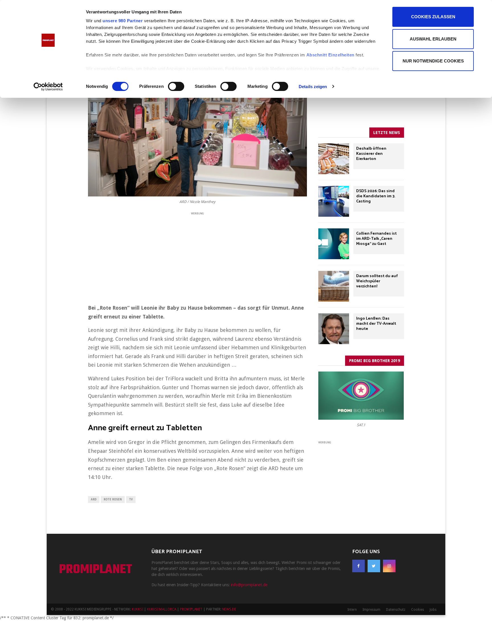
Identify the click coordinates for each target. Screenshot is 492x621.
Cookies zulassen (433, 16)
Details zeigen (313, 86)
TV (131, 499)
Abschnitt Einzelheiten (330, 54)
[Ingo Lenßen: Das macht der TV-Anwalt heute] (333, 328)
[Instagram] (389, 566)
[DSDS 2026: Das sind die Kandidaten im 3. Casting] (333, 201)
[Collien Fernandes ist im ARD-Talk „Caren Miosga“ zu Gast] (333, 243)
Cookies (417, 610)
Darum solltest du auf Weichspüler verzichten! (377, 281)
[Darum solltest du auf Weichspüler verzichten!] (333, 286)
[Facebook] (358, 566)
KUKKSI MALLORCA (161, 609)
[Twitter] (374, 566)
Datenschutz (395, 610)
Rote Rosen (113, 499)
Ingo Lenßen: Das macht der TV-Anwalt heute (376, 323)
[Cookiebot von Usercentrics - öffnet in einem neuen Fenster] (48, 86)
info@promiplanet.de (249, 585)
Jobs (433, 610)
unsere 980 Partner (122, 20)
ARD (94, 499)
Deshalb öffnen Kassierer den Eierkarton (371, 153)
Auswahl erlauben (433, 38)
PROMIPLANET (95, 570)
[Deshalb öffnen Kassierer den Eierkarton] (333, 158)
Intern (352, 610)
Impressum (371, 610)
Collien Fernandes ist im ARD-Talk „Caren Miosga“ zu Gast (376, 238)
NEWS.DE (229, 609)
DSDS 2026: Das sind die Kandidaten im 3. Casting (375, 196)
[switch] (176, 86)
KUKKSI (137, 609)
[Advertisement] (197, 256)
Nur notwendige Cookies (433, 60)
